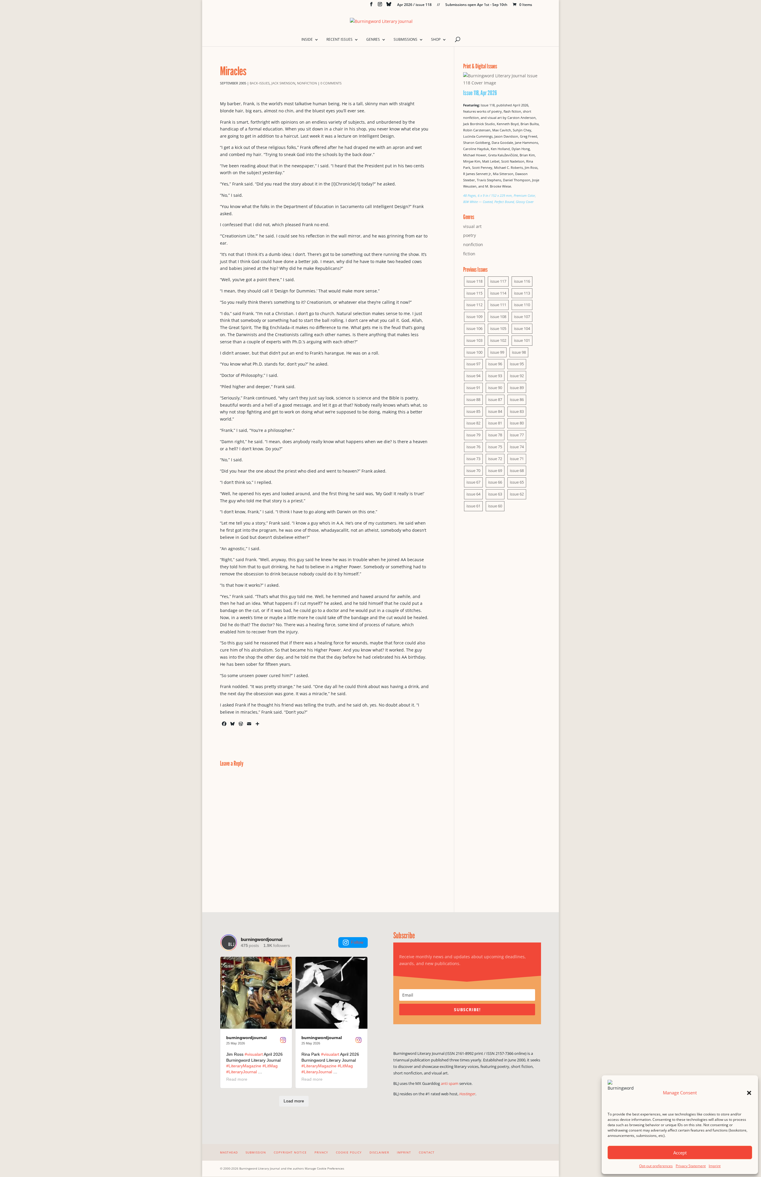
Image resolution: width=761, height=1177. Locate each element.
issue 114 (498, 293)
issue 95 (517, 363)
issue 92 (517, 375)
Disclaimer (379, 1152)
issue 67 (473, 482)
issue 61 (473, 506)
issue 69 (495, 470)
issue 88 (473, 399)
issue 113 (522, 293)
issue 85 (473, 411)
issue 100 (474, 352)
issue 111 (498, 304)
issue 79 (473, 435)
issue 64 (473, 494)
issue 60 (495, 506)
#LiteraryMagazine (243, 1065)
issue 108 (498, 316)
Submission (256, 1152)
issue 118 (474, 281)
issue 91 (473, 387)
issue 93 (495, 375)
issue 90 (495, 387)
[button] (749, 1093)
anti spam (449, 1083)
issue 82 (473, 423)
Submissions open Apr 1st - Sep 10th (476, 5)
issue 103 (474, 340)
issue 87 (495, 399)
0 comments (331, 83)
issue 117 (498, 281)
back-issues (260, 83)
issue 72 (495, 458)
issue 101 (522, 340)
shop (436, 39)
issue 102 (498, 340)
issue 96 (495, 363)
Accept (680, 1153)
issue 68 (517, 470)
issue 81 (495, 423)
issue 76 (473, 446)
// (438, 5)
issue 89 (517, 387)
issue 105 (498, 328)
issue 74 (517, 446)
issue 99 (497, 352)
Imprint (715, 1165)
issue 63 (495, 494)
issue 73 (473, 458)
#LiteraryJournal (241, 1071)
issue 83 (517, 411)
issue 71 (517, 458)
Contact (427, 1152)
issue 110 (522, 304)
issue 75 (495, 446)
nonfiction (307, 83)
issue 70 (473, 470)
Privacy (321, 1152)
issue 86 (517, 399)
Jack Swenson (283, 83)
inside (307, 39)
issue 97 (473, 363)
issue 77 (517, 435)
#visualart (254, 1054)
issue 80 (517, 423)
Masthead (229, 1152)
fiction (469, 254)
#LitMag (270, 1065)
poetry (469, 235)
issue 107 (522, 316)
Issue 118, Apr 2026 (480, 93)
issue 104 (522, 328)
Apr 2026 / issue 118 (414, 5)
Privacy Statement (691, 1165)
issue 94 (473, 375)
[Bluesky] (388, 6)
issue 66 (495, 482)
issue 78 (495, 435)
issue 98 (519, 352)
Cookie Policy (349, 1152)
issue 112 (474, 304)
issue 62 (517, 494)
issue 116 (522, 281)
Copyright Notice (290, 1152)
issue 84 (495, 411)
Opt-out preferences (656, 1165)
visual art (472, 226)
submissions (405, 39)
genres (373, 39)
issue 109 (474, 316)
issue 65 (517, 482)
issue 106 (474, 328)
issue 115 (474, 293)
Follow (357, 942)
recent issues (339, 39)
